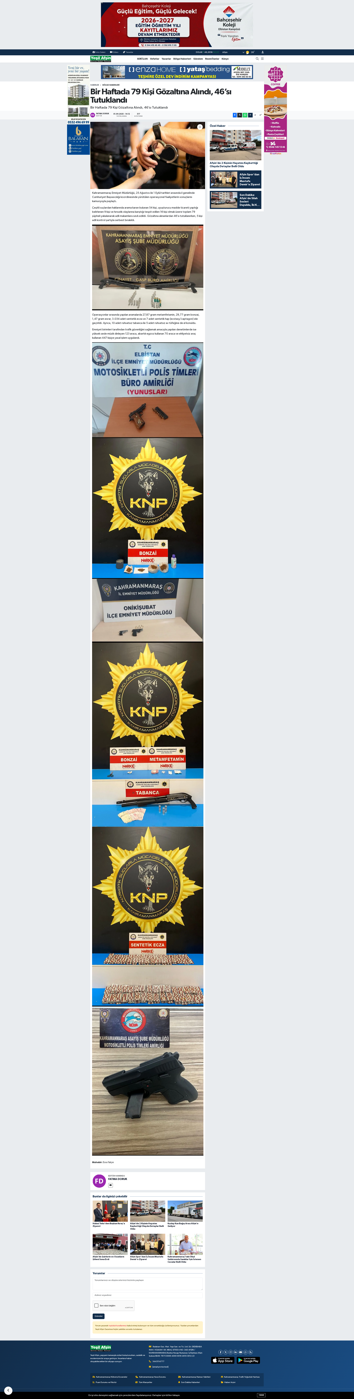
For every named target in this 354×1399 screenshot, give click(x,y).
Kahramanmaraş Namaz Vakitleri (196, 1377)
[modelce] (177, 72)
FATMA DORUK (117, 1179)
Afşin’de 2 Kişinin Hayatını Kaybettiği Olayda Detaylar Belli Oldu (147, 1226)
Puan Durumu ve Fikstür (106, 1382)
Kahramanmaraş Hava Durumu (152, 1377)
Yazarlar (129, 52)
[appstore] (223, 1360)
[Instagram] (230, 1352)
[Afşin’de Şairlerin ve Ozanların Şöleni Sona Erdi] (110, 1244)
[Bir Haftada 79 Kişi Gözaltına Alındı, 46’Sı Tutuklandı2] (147, 507)
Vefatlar (154, 59)
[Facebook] (220, 1352)
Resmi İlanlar (212, 59)
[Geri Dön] (8, 1391)
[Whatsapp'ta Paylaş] (245, 115)
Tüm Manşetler (145, 1382)
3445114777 (158, 1361)
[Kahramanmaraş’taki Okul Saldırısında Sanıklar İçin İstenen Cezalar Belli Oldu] (185, 1244)
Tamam (261, 1395)
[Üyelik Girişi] (261, 52)
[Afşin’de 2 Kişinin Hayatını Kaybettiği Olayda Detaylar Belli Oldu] (147, 1211)
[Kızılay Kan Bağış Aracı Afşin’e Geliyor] (185, 1211)
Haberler (94, 85)
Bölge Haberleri (182, 59)
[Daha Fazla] (250, 115)
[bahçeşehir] (177, 25)
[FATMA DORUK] (99, 1181)
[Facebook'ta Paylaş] (235, 115)
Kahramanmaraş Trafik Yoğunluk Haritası (242, 1377)
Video (115, 52)
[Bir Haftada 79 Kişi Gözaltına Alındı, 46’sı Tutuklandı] (147, 155)
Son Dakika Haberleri (190, 1382)
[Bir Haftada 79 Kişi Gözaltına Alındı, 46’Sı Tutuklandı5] (147, 1080)
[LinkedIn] (235, 1352)
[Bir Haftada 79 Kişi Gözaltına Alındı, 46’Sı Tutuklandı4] (147, 734)
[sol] (78, 110)
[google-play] (248, 1360)
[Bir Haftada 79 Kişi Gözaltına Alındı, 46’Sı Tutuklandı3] (147, 916)
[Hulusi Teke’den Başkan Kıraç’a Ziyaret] (110, 1211)
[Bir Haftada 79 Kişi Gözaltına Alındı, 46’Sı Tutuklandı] (147, 389)
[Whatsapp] (245, 1352)
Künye (225, 59)
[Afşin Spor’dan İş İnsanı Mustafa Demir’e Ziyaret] (147, 1244)
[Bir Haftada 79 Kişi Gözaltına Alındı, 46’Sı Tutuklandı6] (147, 267)
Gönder (99, 1316)
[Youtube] (240, 1352)
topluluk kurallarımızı (118, 1326)
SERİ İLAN (142, 59)
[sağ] (275, 110)
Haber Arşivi (229, 1382)
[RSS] (250, 1352)
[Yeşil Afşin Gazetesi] (100, 59)
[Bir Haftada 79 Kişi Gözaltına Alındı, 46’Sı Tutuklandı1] (147, 610)
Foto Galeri (100, 52)
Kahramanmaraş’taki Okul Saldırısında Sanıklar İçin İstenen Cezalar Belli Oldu (184, 1259)
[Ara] (257, 59)
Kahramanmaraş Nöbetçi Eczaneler (111, 1377)
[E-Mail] (110, 1185)
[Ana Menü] (262, 59)
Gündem (198, 59)
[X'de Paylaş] (239, 115)
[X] (225, 1352)
